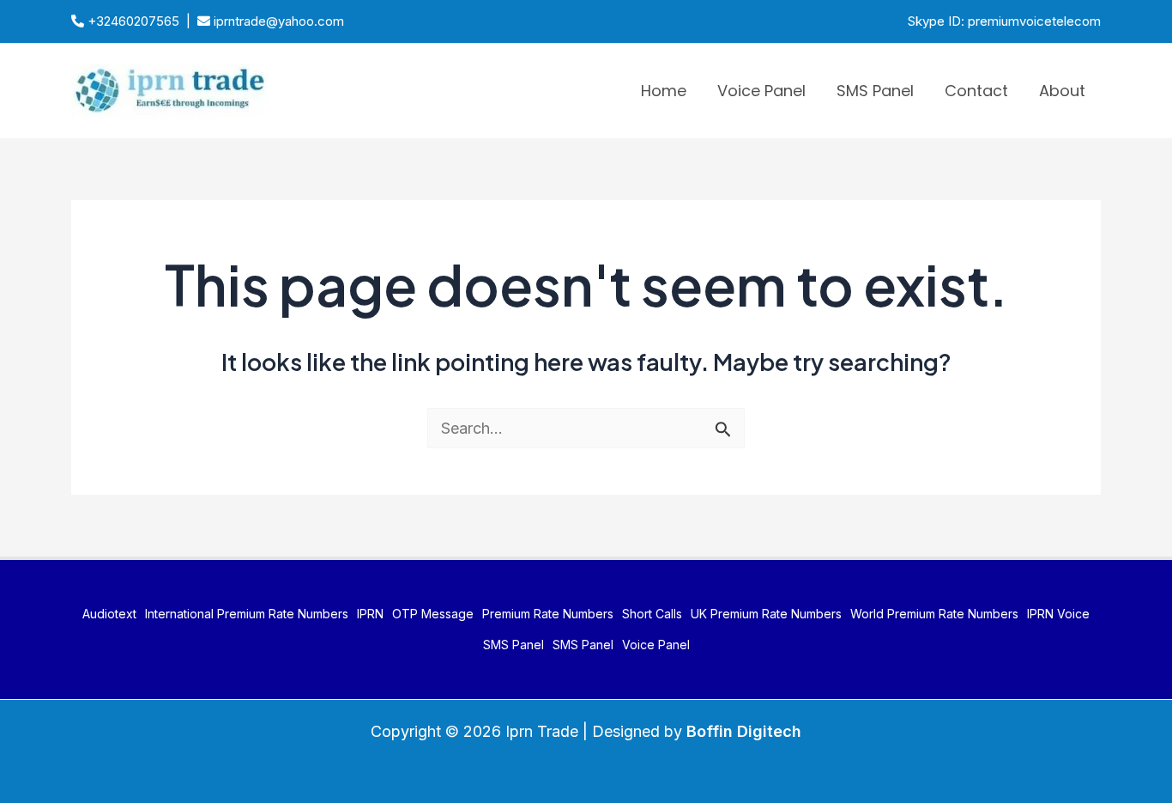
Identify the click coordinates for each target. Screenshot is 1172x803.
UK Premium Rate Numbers (766, 613)
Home (663, 90)
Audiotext (109, 613)
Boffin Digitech (743, 731)
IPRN (370, 613)
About (1062, 90)
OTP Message (433, 613)
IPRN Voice (1058, 613)
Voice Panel (761, 90)
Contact (976, 90)
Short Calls (652, 613)
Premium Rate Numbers (547, 613)
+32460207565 (131, 21)
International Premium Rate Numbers (246, 613)
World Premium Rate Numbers (934, 613)
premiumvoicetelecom (1034, 21)
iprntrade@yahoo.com (277, 21)
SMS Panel (875, 90)
